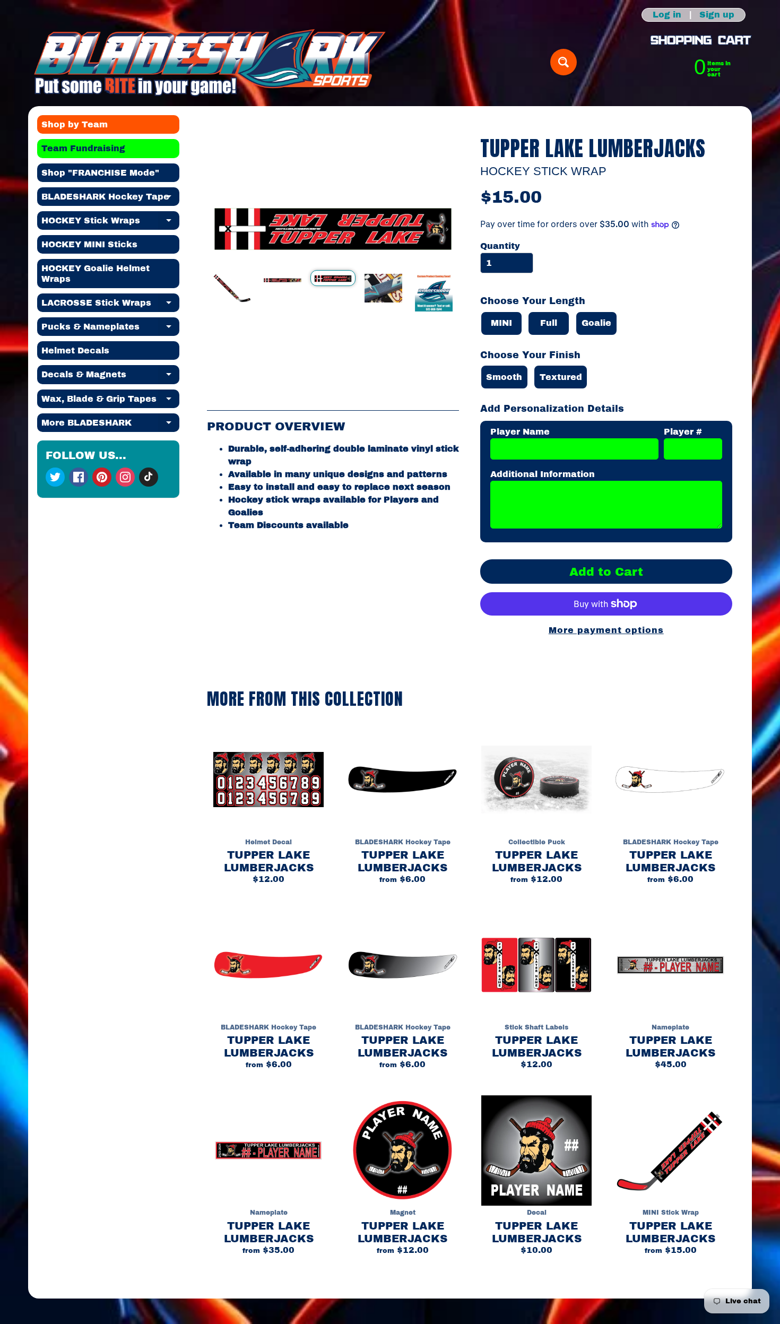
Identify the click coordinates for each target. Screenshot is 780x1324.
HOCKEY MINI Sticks (89, 244)
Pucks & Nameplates (110, 329)
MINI (501, 322)
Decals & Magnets (110, 377)
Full (548, 322)
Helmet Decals (75, 350)
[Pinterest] (101, 477)
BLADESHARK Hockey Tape (110, 199)
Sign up (716, 15)
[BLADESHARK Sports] (210, 62)
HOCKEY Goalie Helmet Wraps (95, 273)
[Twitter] (55, 477)
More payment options (606, 630)
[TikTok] (148, 477)
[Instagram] (125, 477)
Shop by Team (74, 124)
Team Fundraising (83, 148)
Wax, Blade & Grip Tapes (110, 401)
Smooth (504, 377)
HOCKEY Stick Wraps (110, 223)
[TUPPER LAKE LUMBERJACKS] (232, 288)
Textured (561, 377)
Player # (683, 431)
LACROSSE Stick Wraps (110, 305)
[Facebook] (78, 477)
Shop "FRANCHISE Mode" (100, 172)
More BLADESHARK (110, 425)
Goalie (596, 322)
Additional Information (542, 474)
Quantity (500, 245)
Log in (667, 15)
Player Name (520, 431)
